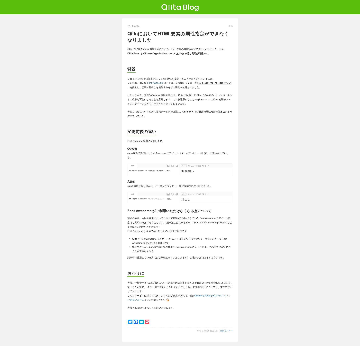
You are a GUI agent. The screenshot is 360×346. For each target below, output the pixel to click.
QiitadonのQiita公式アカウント (210, 295)
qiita (231, 25)
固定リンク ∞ (226, 330)
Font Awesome (155, 82)
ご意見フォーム (135, 299)
